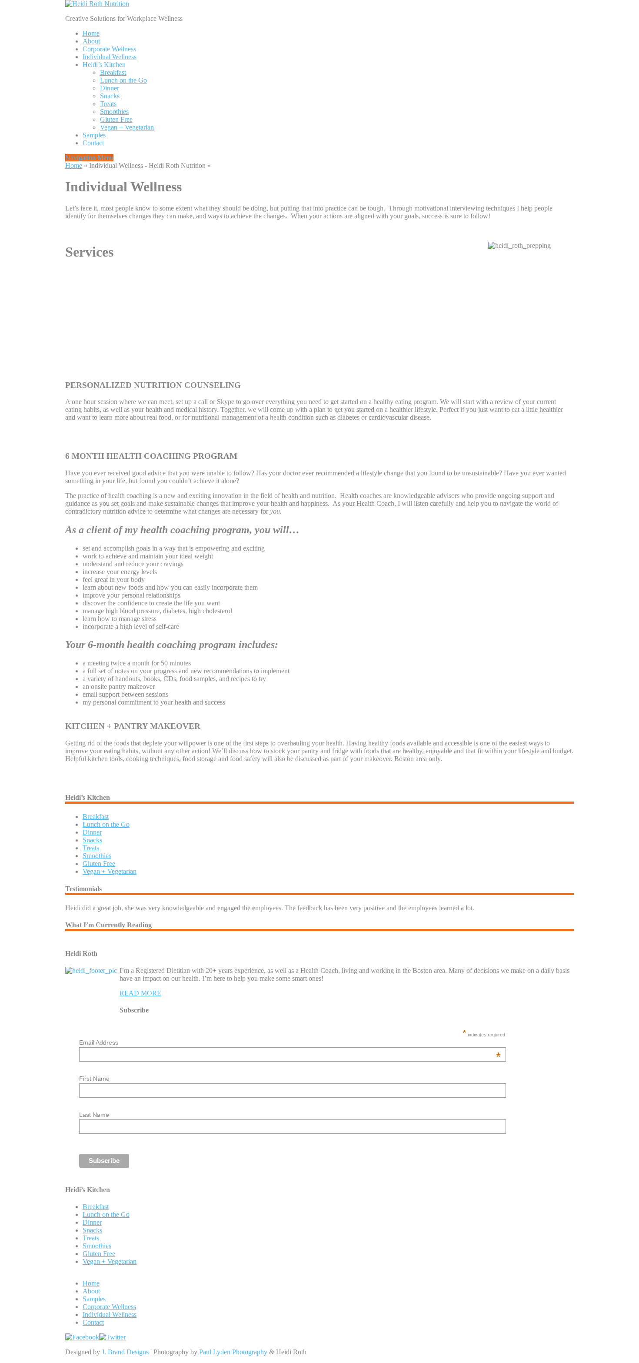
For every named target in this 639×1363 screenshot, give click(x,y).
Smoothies (114, 111)
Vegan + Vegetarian (127, 127)
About (91, 41)
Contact (93, 143)
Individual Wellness (109, 56)
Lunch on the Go (123, 80)
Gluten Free (116, 119)
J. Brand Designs (125, 1352)
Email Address (290, 1042)
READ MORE (140, 993)
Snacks (110, 96)
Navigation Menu (89, 157)
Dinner (109, 88)
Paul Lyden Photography (233, 1352)
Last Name (94, 1114)
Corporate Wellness (109, 49)
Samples (94, 135)
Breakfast (113, 72)
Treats (108, 103)
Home (91, 33)
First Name (94, 1078)
